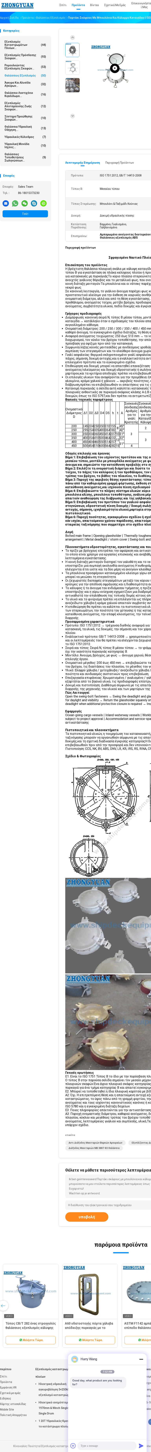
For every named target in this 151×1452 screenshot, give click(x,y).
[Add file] (73, 1445)
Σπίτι (3, 1376)
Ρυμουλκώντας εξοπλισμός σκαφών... (25, 67)
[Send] (141, 1445)
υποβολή (87, 1217)
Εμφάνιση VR (8, 1387)
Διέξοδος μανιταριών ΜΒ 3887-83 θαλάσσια (94, 1148)
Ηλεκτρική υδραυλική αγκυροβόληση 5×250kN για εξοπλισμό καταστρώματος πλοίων (57, 1390)
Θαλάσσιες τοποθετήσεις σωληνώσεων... (25, 157)
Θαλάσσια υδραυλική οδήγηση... (25, 128)
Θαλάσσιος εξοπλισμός (25, 75)
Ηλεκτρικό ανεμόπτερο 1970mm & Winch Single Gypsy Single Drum (58, 1408)
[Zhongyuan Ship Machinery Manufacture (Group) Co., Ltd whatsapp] (15, 203)
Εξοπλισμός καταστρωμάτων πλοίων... (25, 45)
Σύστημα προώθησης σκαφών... (25, 118)
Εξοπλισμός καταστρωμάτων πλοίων (55, 1373)
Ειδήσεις (5, 1398)
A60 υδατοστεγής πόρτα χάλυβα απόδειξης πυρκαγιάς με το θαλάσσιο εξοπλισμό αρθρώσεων (89, 1328)
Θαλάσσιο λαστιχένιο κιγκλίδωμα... (25, 94)
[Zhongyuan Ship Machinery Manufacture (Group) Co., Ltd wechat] (24, 203)
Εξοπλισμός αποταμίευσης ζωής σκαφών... (25, 106)
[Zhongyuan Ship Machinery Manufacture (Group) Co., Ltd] (17, 6)
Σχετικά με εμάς (10, 1393)
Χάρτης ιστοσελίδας (13, 1404)
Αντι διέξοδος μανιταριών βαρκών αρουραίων (95, 1142)
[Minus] (141, 1359)
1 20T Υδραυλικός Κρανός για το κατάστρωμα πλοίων (58, 1423)
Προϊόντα (6, 1382)
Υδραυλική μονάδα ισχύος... (25, 145)
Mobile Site (7, 1409)
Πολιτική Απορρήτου (13, 1415)
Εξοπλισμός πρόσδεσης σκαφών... (25, 57)
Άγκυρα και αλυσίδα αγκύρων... (25, 84)
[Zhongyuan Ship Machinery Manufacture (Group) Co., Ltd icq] (43, 203)
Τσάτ (25, 213)
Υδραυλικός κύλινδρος (25, 136)
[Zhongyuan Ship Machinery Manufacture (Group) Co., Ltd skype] (34, 203)
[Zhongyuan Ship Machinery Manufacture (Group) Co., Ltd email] (6, 203)
